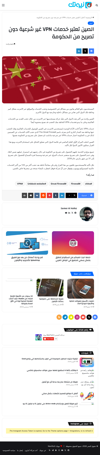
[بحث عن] (96, 6)
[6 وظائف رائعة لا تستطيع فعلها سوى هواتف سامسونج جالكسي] (87, 374)
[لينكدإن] (79, 51)
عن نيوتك (42, 450)
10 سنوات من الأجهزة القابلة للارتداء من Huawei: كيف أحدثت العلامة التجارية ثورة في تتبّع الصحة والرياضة (21, 299)
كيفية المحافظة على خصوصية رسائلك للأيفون (51, 300)
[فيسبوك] (91, 51)
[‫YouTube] (66, 212)
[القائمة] (3, 6)
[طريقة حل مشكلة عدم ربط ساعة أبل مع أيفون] (87, 385)
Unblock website (36, 183)
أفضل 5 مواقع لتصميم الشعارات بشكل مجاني (60, 393)
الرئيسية (89, 17)
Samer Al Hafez (69, 208)
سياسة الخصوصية (9, 450)
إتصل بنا (20, 450)
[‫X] (85, 51)
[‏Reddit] (43, 195)
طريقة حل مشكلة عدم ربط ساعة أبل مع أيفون (60, 382)
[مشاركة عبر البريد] (30, 195)
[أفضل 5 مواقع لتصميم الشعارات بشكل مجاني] (87, 396)
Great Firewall (58, 183)
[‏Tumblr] (55, 195)
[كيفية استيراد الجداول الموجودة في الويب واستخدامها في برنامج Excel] (87, 362)
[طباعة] (24, 195)
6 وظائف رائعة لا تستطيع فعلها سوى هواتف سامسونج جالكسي (52, 370)
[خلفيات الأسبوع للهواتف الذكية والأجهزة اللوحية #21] (80, 289)
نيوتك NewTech (54, 446)
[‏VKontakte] (37, 195)
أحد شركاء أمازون (31, 450)
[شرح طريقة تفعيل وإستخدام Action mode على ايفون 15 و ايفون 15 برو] (87, 407)
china (88, 183)
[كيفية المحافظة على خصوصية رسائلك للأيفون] (50, 287)
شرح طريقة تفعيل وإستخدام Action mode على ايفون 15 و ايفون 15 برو (50, 403)
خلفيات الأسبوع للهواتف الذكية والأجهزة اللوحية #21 (81, 302)
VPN (19, 183)
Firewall (75, 183)
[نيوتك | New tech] (80, 5)
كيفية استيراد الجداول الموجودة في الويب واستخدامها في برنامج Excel (50, 358)
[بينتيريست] (49, 195)
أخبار (83, 17)
